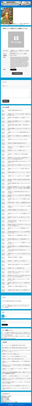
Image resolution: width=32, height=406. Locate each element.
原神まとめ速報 (5, 398)
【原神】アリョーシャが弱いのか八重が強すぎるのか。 (18, 195)
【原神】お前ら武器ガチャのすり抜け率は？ (18, 264)
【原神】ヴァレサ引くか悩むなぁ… (11, 354)
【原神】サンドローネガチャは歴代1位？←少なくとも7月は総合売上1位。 (18, 158)
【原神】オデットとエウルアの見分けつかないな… (18, 254)
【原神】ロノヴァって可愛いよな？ (16, 150)
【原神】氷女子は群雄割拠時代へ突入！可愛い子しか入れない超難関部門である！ (16, 372)
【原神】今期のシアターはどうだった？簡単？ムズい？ (18, 279)
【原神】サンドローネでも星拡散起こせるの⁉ (18, 228)
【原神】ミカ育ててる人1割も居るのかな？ (13, 359)
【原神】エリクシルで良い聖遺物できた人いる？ (14, 356)
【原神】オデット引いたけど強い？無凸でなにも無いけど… (18, 114)
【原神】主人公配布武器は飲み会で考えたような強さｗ (18, 192)
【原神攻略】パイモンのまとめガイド (16, 404)
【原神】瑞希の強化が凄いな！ (15, 110)
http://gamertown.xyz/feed (8, 338)
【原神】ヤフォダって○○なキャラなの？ (17, 139)
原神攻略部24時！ (5, 397)
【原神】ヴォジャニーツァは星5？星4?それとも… (18, 169)
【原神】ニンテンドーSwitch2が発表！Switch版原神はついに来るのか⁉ (16, 365)
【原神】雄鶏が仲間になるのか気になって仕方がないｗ (18, 162)
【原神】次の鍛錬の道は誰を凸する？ (17, 143)
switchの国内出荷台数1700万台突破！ (12, 301)
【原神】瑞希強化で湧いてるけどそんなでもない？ (18, 183)
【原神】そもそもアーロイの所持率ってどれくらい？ (15, 385)
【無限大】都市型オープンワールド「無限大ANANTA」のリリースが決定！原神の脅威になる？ (18, 188)
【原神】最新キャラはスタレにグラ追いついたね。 (18, 129)
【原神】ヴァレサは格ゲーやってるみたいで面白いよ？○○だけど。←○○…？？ (16, 369)
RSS (5, 316)
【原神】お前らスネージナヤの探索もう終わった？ (18, 199)
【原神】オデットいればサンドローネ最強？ (18, 176)
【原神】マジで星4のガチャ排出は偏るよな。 (18, 154)
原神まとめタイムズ (6, 401)
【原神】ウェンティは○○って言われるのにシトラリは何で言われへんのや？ (16, 379)
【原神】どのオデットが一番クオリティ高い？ (18, 217)
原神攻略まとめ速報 (6, 396)
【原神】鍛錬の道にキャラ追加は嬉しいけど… (18, 239)
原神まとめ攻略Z (5, 399)
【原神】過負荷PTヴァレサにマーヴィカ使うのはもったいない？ (16, 388)
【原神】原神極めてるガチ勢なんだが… (17, 210)
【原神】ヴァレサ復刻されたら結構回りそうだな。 (18, 136)
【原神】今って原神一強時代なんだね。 (17, 286)
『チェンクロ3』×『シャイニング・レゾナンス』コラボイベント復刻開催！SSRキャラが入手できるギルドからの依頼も (16, 306)
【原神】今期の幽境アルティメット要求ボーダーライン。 (18, 121)
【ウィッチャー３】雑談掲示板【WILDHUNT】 (14, 345)
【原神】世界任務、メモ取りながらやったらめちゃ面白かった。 (18, 221)
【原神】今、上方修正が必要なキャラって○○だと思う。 (16, 376)
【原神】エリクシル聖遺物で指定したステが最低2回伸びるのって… (16, 362)
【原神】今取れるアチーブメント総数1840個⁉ (18, 283)
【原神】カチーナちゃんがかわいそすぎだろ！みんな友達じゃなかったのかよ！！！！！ (16, 350)
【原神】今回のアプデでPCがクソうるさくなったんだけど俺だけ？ (19, 225)
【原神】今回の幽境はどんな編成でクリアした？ (18, 118)
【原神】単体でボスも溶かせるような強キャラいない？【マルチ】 (18, 272)
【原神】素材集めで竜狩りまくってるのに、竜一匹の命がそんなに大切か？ (16, 382)
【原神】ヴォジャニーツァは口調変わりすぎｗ (18, 214)
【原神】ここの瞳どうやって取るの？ (17, 261)
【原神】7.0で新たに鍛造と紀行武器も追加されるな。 (18, 180)
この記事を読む (17, 73)
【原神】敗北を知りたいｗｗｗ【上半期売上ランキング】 (18, 232)
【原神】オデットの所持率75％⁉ (15, 268)
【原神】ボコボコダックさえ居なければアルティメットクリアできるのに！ (18, 276)
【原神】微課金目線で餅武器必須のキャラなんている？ (18, 250)
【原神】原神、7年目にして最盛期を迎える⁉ (18, 202)
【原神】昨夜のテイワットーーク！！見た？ (18, 172)
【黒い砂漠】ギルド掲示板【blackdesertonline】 (14, 348)
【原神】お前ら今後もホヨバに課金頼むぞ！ (18, 290)
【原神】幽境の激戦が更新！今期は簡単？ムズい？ (18, 125)
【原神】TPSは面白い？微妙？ (15, 257)
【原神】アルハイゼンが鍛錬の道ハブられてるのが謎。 (18, 147)
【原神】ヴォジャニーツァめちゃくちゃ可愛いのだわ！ (18, 206)
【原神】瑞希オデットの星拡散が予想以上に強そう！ (18, 246)
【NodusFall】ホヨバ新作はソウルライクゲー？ (18, 165)
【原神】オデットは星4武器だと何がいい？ (18, 235)
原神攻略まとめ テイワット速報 (18, 53)
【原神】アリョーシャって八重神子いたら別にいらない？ (18, 243)
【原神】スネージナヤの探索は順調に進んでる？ (18, 132)
